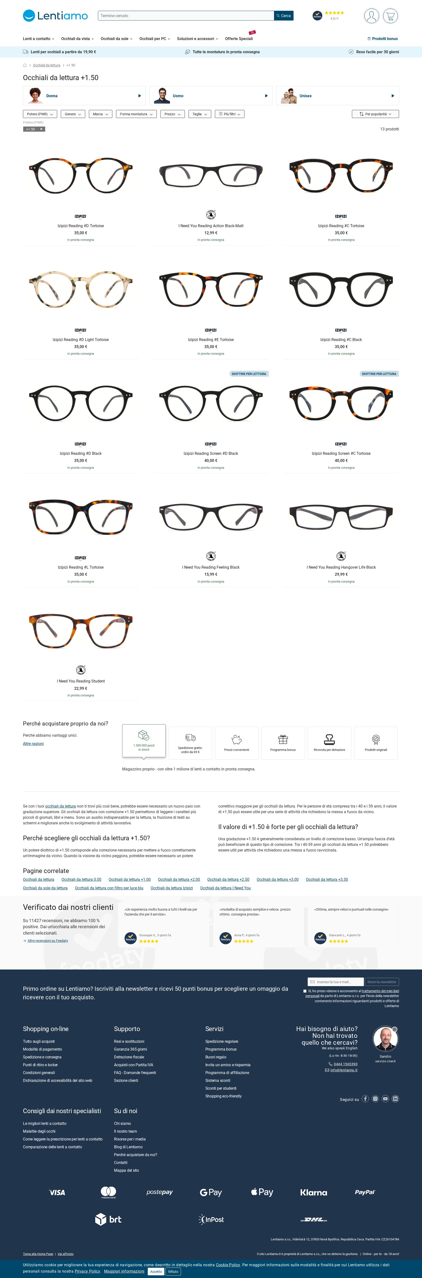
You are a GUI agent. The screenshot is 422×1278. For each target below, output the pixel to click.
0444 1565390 (346, 1064)
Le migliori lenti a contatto (44, 1123)
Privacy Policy (87, 1271)
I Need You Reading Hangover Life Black (341, 567)
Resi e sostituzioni (129, 1041)
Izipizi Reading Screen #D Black (211, 453)
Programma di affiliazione (227, 1072)
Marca (98, 114)
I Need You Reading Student (81, 681)
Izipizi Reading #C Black (341, 340)
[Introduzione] (25, 65)
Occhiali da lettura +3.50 (327, 879)
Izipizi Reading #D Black (81, 453)
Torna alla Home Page (38, 1253)
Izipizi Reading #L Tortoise (81, 567)
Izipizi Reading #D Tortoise (81, 226)
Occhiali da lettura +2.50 (228, 879)
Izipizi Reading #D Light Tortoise (81, 340)
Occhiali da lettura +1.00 (130, 879)
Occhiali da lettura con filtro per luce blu (109, 888)
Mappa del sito (126, 1170)
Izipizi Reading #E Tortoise (211, 340)
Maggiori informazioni (124, 1271)
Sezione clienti (126, 1080)
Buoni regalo (215, 1056)
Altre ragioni (33, 743)
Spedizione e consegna (42, 1056)
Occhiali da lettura (46, 65)
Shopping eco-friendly (223, 1095)
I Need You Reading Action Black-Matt (211, 226)
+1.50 (30, 129)
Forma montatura (134, 114)
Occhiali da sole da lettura (45, 888)
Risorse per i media (130, 1138)
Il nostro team (125, 1131)
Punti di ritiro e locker (40, 1064)
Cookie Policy (228, 1264)
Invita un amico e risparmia (228, 1064)
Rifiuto (173, 1271)
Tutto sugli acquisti (39, 1041)
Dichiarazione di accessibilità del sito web (57, 1080)
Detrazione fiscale (129, 1056)
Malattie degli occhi (39, 1131)
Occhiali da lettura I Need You (225, 888)
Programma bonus (221, 1049)
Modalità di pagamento (42, 1049)
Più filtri (229, 114)
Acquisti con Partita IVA (133, 1064)
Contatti (120, 1162)
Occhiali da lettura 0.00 (81, 879)
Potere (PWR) (37, 114)
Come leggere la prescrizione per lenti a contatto (63, 1138)
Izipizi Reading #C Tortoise (341, 226)
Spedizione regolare (221, 1041)
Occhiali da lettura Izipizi (172, 888)
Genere (70, 114)
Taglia (197, 114)
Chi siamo (122, 1123)
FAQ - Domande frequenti (135, 1072)
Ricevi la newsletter (382, 981)
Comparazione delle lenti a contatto (52, 1146)
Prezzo (170, 114)
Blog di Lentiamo (128, 1146)
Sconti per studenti (220, 1088)
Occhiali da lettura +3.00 (278, 879)
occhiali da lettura (60, 806)
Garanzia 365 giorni (130, 1049)
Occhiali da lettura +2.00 (179, 879)
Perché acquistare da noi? (135, 1154)
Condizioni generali (39, 1072)
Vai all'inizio (66, 1253)
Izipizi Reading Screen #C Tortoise (341, 453)
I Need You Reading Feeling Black (211, 567)
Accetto (156, 1271)
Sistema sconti (217, 1080)
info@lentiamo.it (344, 1070)
